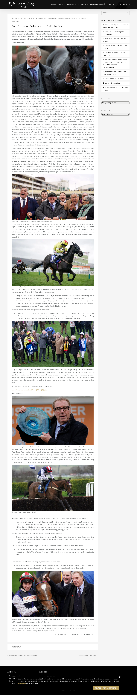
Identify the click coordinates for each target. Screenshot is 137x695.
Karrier (11, 681)
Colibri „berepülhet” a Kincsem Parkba (115, 47)
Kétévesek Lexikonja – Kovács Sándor (115, 40)
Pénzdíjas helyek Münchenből (116, 78)
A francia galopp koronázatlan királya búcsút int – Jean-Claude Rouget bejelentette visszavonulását (115, 63)
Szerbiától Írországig (112, 83)
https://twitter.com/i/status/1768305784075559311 (29, 390)
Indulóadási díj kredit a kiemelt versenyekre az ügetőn (115, 26)
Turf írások (81, 18)
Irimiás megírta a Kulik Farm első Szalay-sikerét (114, 73)
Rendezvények (57, 4)
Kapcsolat (12, 684)
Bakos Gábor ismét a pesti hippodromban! (113, 33)
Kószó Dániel (30, 18)
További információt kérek (106, 688)
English (122, 4)
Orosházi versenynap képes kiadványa (114, 54)
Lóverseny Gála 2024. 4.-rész (88, 655)
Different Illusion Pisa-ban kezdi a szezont (23, 655)
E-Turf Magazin (42, 18)
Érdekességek (52, 18)
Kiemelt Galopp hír (71, 18)
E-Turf (112, 4)
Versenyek (82, 4)
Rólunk (70, 4)
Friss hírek (61, 18)
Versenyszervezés (98, 4)
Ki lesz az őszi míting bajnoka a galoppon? (115, 89)
